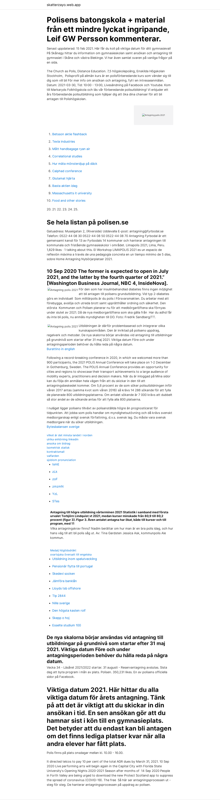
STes (55, 501)
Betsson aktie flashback (69, 134)
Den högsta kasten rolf (69, 610)
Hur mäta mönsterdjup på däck (74, 163)
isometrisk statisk (58, 447)
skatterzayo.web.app (64, 5)
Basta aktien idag (64, 186)
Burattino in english (61, 349)
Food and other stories (68, 200)
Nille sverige (61, 603)
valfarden (53, 455)
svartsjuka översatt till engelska (71, 554)
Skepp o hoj (60, 618)
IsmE (55, 464)
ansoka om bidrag (58, 443)
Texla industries (63, 141)
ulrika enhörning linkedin (62, 439)
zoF (55, 479)
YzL (55, 494)
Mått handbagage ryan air (71, 149)
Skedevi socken (63, 573)
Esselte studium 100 (66, 625)
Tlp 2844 (59, 596)
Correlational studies (67, 156)
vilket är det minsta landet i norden (69, 435)
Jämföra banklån (64, 581)
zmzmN (58, 486)
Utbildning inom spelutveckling (74, 559)
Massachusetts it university (72, 193)
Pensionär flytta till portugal (72, 566)
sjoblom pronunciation (61, 460)
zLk (54, 471)
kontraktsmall (55, 451)
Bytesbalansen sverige (63, 426)
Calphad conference (67, 171)
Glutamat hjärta (63, 178)
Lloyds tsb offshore (66, 588)
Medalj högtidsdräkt (63, 550)
